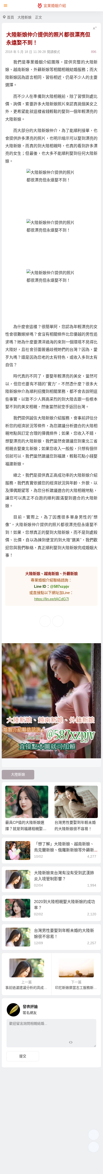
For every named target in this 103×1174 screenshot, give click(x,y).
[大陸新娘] (51, 194)
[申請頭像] (91, 1008)
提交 (22, 1056)
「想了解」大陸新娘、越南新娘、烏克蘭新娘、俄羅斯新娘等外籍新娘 (64, 850)
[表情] (79, 1043)
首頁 (10, 17)
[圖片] (88, 1043)
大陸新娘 (25, 17)
